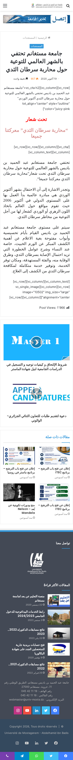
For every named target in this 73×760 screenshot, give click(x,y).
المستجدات (29, 37)
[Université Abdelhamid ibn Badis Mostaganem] (46, 5)
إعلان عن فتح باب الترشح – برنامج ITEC (54, 470)
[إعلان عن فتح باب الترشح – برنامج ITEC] (54, 456)
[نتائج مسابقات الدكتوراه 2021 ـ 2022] (59, 669)
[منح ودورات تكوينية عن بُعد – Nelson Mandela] (19, 492)
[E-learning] (36, 18)
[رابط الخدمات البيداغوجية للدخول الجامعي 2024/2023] (59, 617)
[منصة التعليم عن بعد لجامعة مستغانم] (59, 600)
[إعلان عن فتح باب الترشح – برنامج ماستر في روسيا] (19, 456)
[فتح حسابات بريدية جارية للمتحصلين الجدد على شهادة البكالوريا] (59, 649)
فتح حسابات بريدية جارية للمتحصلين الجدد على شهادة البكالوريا (28, 649)
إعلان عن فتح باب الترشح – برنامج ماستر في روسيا (19, 470)
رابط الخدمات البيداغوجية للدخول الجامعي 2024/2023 (25, 614)
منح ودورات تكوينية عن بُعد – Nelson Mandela (21, 509)
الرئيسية (43, 37)
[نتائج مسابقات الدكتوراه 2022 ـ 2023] (59, 634)
